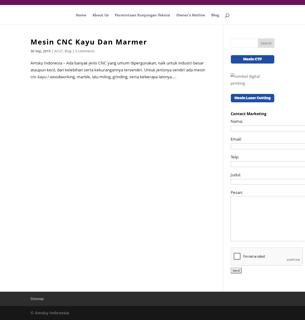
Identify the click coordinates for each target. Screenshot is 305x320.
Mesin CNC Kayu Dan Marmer (88, 42)
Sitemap (37, 298)
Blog (215, 15)
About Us (100, 15)
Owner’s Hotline (190, 15)
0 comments (85, 51)
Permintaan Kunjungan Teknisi (142, 15)
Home (81, 15)
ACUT (58, 51)
